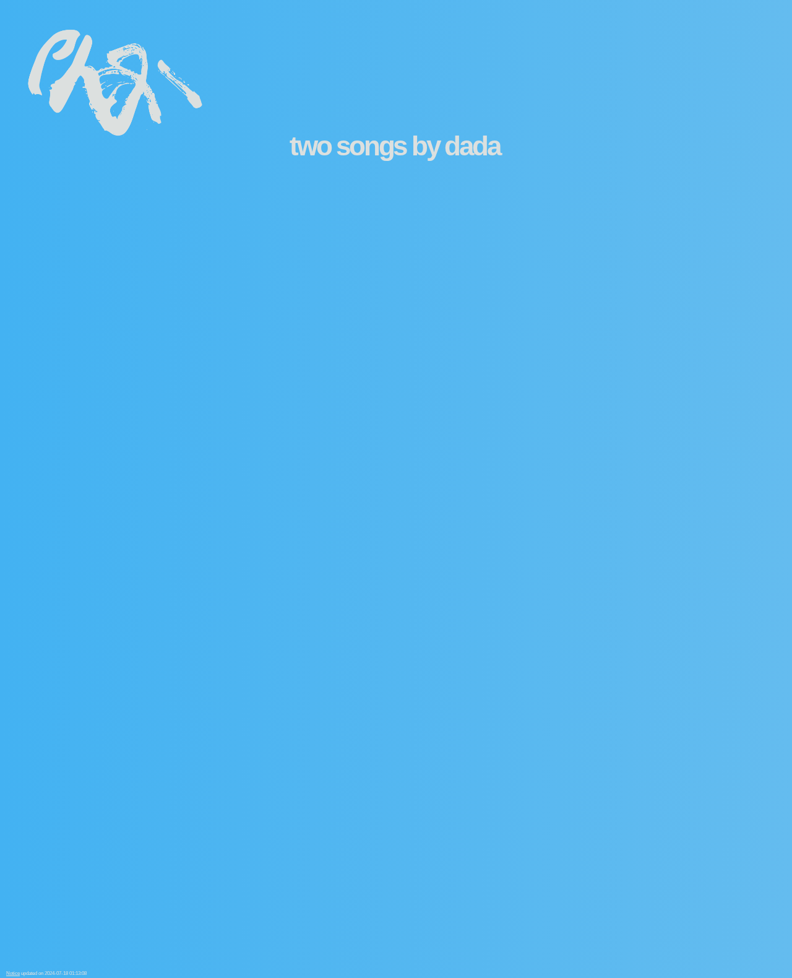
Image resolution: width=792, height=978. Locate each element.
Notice (13, 973)
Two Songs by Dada (395, 146)
